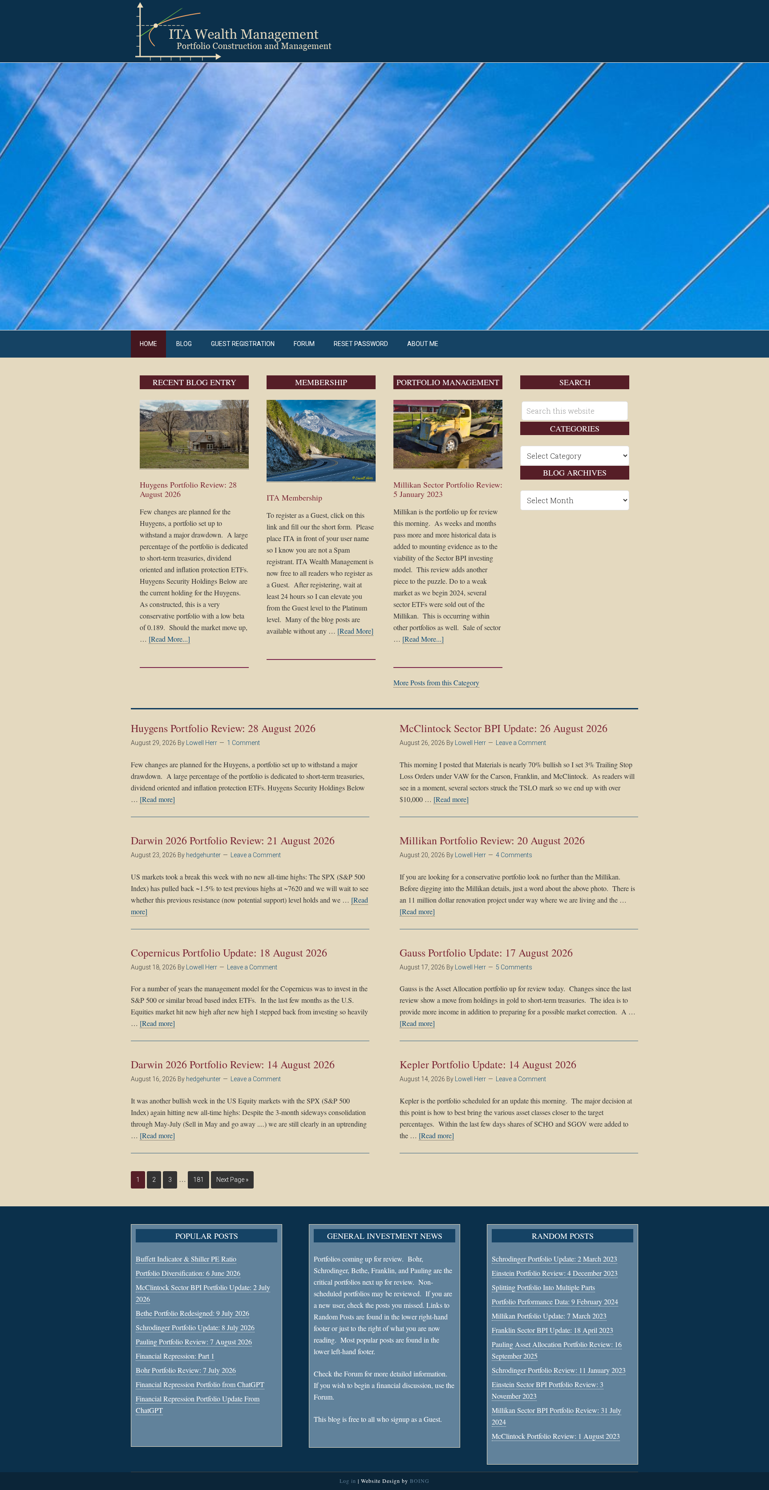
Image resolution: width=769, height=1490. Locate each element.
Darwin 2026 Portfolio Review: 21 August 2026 (233, 840)
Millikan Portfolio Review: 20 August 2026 (492, 840)
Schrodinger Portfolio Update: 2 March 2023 (554, 1258)
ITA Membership (294, 497)
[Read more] (157, 799)
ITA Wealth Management (242, 31)
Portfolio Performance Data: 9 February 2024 (555, 1301)
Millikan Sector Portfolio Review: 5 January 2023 (447, 489)
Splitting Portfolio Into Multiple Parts (543, 1287)
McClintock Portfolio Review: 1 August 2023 (556, 1436)
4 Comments (514, 855)
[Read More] (355, 630)
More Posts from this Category (436, 682)
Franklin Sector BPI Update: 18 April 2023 (552, 1330)
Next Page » (232, 1179)
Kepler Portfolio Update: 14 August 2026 (488, 1064)
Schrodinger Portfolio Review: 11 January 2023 (559, 1370)
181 (198, 1179)
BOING (419, 1480)
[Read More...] (169, 638)
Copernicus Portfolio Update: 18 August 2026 (229, 952)
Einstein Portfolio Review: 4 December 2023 (555, 1273)
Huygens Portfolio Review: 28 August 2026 (188, 489)
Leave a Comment (521, 742)
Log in (348, 1480)
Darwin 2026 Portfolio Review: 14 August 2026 (233, 1064)
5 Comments (514, 967)
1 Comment (243, 742)
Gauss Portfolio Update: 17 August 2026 (486, 952)
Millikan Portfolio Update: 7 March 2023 (549, 1315)
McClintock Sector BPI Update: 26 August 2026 (503, 728)
